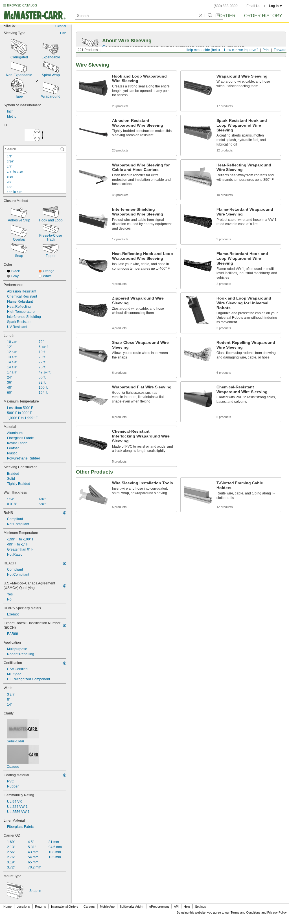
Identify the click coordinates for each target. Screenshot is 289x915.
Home (7, 906)
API (176, 906)
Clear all (60, 26)
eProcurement (159, 906)
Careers (89, 906)
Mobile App (107, 906)
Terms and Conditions (245, 912)
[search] (62, 149)
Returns (40, 906)
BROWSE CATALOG (22, 5)
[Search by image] (218, 15)
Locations (23, 906)
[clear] (200, 15)
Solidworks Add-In (132, 906)
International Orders (64, 906)
